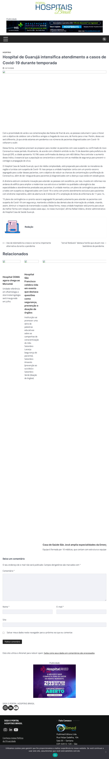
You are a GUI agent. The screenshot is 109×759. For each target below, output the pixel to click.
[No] (105, 752)
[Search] (104, 39)
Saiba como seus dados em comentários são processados (69, 653)
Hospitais (7, 52)
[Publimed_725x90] (54, 31)
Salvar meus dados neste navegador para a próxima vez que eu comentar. (40, 632)
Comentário (9, 570)
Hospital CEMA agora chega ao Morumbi (11, 280)
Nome (6, 606)
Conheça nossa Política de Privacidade (13, 739)
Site (4, 619)
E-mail (60, 606)
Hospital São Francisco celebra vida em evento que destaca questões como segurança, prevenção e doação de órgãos (31, 293)
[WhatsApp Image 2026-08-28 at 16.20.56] (54, 697)
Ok (55, 755)
